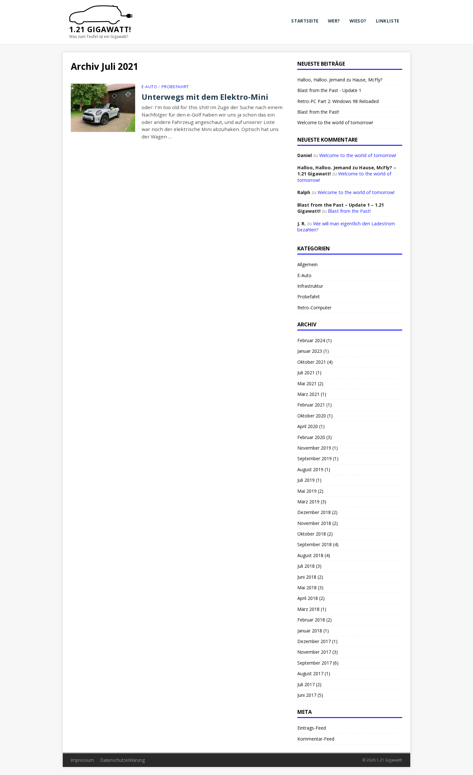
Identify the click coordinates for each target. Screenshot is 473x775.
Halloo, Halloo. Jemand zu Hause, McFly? (339, 80)
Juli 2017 (306, 684)
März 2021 (308, 394)
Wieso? (357, 21)
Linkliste (387, 21)
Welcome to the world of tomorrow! (335, 122)
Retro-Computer (314, 307)
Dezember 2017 (314, 641)
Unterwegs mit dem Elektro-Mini (205, 96)
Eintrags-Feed (311, 728)
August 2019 (310, 469)
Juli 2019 (306, 480)
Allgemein (307, 264)
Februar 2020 (311, 437)
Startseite (304, 21)
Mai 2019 (307, 491)
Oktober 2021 (311, 362)
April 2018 (307, 598)
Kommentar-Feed (315, 739)
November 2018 (314, 523)
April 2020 (307, 426)
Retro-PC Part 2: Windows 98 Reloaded (338, 101)
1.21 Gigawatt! (100, 29)
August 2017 (310, 673)
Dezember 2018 (314, 512)
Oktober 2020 (311, 416)
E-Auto (149, 86)
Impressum (82, 760)
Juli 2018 (306, 566)
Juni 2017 (306, 695)
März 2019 (308, 502)
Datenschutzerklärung (122, 760)
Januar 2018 (309, 631)
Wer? (334, 21)
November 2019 (314, 448)
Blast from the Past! (318, 112)
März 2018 (308, 609)
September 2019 (314, 458)
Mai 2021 (307, 383)
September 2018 (314, 544)
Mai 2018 (307, 587)
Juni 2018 (306, 577)
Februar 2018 (311, 620)
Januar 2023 (309, 351)
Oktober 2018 (311, 534)
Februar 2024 (311, 340)
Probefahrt (175, 86)
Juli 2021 (306, 372)
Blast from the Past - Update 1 (329, 90)
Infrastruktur (310, 286)
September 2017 (314, 663)
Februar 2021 (311, 405)
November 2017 (314, 652)
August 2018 (310, 555)
